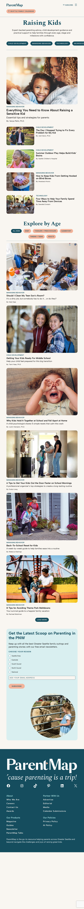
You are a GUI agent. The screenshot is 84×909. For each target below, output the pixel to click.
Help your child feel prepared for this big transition (29, 361)
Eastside (15, 660)
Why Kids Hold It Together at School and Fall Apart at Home (36, 420)
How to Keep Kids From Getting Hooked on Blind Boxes (56, 177)
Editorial (47, 803)
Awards (10, 811)
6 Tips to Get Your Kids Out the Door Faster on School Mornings (39, 483)
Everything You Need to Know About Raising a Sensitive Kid (39, 111)
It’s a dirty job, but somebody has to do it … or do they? (31, 298)
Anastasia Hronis (44, 181)
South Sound (16, 664)
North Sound (16, 668)
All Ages (16, 231)
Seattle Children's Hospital (47, 159)
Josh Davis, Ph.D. (44, 136)
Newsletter (12, 829)
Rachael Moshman (15, 614)
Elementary (66, 231)
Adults (51, 237)
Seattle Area (16, 656)
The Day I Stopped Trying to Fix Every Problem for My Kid (55, 131)
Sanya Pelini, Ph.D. (17, 121)
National (15, 672)
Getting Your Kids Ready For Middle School (28, 358)
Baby (27, 231)
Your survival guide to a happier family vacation (27, 611)
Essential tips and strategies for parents (27, 117)
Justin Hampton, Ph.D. (16, 427)
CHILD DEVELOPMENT (17, 43)
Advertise (48, 799)
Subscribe (69, 5)
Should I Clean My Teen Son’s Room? (25, 295)
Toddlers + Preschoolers (45, 231)
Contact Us (12, 807)
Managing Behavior (41, 43)
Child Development (44, 127)
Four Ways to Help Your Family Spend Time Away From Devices (55, 200)
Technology (62, 43)
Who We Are (12, 799)
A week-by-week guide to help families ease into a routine (32, 548)
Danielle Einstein (44, 204)
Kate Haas (12, 302)
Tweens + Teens (36, 237)
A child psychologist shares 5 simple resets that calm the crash (34, 423)
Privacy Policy (50, 821)
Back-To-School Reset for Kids (22, 545)
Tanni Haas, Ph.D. (15, 364)
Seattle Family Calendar (22, 11)
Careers (10, 803)
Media (46, 807)
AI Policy (47, 825)
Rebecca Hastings (15, 552)
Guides (10, 825)
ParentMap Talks (14, 833)
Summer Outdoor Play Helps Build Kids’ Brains (56, 154)
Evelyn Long (13, 489)
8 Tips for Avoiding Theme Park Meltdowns (28, 608)
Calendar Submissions (54, 811)
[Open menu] (76, 4)
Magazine (11, 821)
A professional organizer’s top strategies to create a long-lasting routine (39, 486)
